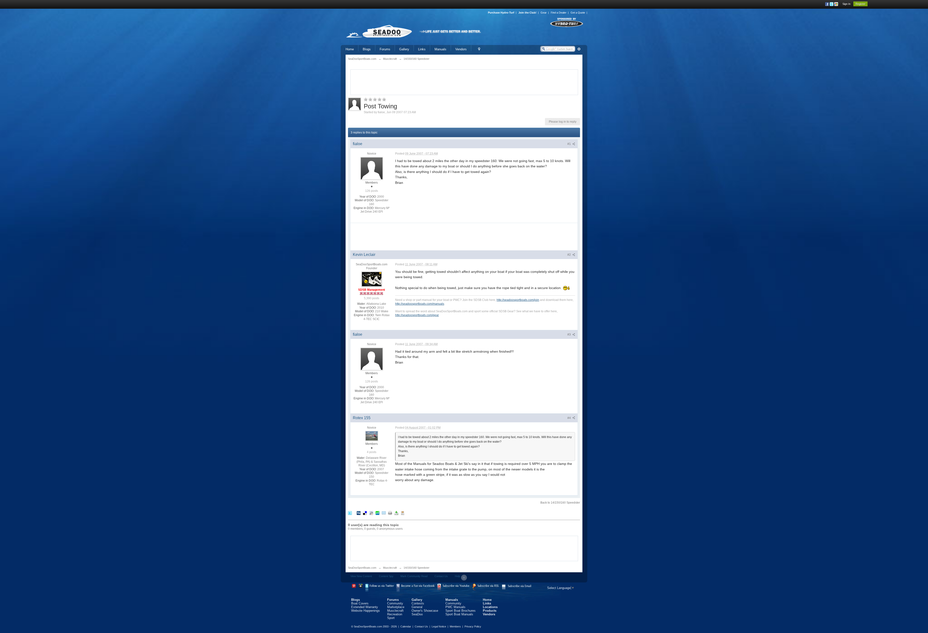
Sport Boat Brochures (460, 610)
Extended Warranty (364, 607)
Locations (490, 607)
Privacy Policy (472, 626)
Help (457, 576)
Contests (418, 603)
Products (489, 610)
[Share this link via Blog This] (403, 512)
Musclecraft (390, 567)
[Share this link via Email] (384, 512)
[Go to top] (464, 578)
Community (395, 603)
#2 (569, 254)
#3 (569, 334)
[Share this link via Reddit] (371, 512)
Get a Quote (578, 12)
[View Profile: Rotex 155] (371, 435)
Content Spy (386, 576)
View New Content (361, 576)
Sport (391, 618)
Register (860, 3)
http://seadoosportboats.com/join (518, 299)
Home (350, 49)
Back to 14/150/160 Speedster (560, 502)
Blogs (367, 49)
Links (422, 49)
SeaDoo (417, 614)
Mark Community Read (414, 576)
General (417, 607)
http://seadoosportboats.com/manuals (419, 303)
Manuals (440, 49)
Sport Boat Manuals (459, 614)
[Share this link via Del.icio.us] (365, 512)
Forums (385, 49)
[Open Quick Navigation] (479, 49)
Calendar (405, 626)
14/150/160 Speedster (416, 567)
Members (455, 626)
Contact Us (441, 576)
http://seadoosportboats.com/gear (417, 315)
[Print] (390, 512)
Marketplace (395, 607)
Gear (544, 12)
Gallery (404, 49)
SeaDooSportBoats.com (362, 567)
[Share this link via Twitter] (350, 512)
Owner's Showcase (425, 610)
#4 (569, 418)
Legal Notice (439, 626)
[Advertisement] (464, 82)
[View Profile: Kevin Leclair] (371, 279)
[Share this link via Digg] (359, 512)
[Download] (396, 512)
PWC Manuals (455, 607)
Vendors (461, 49)
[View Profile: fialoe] (371, 168)
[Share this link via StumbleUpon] (377, 512)
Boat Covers (360, 603)
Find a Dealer (558, 12)
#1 (569, 144)
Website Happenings (365, 610)
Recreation (394, 614)
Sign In (846, 3)
